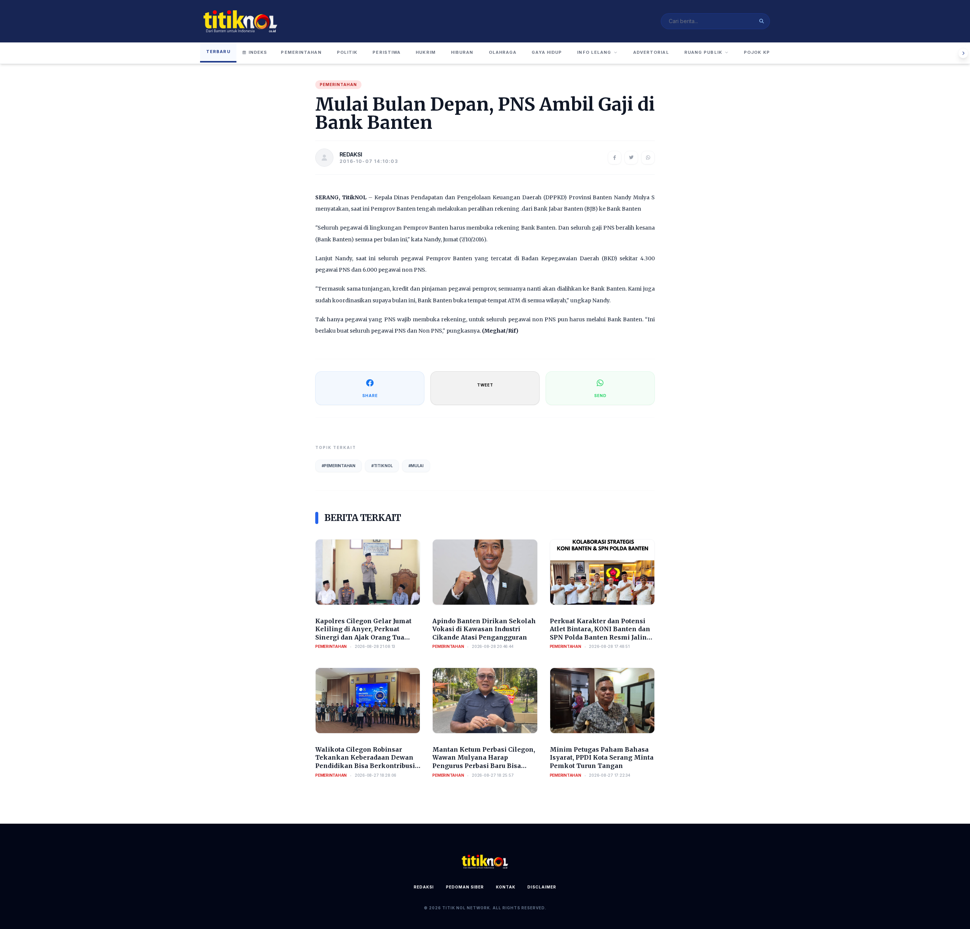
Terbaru (218, 51)
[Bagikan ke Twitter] (631, 157)
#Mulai (416, 465)
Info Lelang (594, 52)
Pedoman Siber (465, 887)
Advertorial (651, 52)
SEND (600, 395)
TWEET (485, 385)
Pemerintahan (301, 52)
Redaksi (424, 887)
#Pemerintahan (338, 465)
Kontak (505, 887)
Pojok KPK (758, 52)
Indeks (258, 52)
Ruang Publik (703, 52)
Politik (347, 52)
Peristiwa (386, 52)
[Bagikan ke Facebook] (614, 157)
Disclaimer (541, 887)
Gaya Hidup (547, 52)
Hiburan (462, 52)
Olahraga (503, 52)
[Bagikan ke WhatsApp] (648, 157)
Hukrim (426, 52)
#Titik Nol (382, 465)
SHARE (370, 395)
